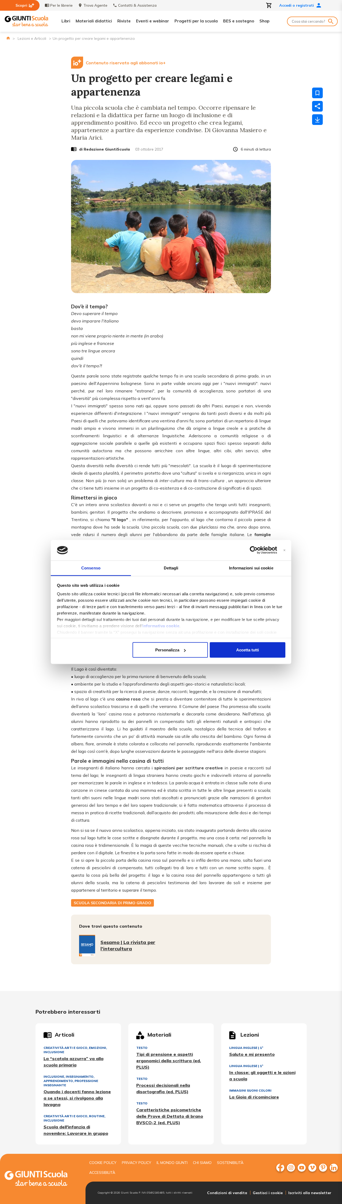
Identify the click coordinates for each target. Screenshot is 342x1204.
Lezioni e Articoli (32, 38)
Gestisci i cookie (268, 1192)
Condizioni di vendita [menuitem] (227, 1192)
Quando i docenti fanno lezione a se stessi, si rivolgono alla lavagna (77, 1098)
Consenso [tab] (90, 567)
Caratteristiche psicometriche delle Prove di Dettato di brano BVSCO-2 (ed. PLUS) (169, 1116)
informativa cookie (160, 625)
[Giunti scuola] (41, 1179)
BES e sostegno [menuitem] (238, 20)
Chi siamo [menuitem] (202, 1162)
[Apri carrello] (269, 5)
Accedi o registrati (296, 5)
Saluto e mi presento (252, 1054)
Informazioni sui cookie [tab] (251, 567)
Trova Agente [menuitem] (95, 5)
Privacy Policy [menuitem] (136, 1162)
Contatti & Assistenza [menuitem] (137, 5)
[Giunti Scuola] (26, 21)
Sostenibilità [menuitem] (230, 1162)
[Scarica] (317, 119)
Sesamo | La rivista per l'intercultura (127, 945)
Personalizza (167, 650)
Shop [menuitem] (264, 20)
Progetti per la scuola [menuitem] (196, 20)
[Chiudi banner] (284, 550)
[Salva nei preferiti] (317, 93)
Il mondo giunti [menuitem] (172, 1162)
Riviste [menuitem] (124, 20)
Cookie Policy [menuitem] (102, 1162)
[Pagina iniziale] (8, 38)
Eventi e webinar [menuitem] (152, 20)
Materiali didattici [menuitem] (94, 20)
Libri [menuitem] (65, 20)
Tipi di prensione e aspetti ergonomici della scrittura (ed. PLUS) (168, 1061)
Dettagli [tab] (171, 567)
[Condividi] (317, 106)
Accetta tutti (247, 650)
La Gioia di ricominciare (254, 1097)
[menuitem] (280, 1168)
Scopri (21, 5)
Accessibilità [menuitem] (102, 1172)
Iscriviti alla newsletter (309, 1192)
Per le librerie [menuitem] (61, 5)
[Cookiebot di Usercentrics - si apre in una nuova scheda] (253, 550)
